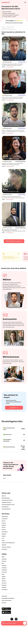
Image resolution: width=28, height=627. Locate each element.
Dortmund (4, 572)
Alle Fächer (4, 549)
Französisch (5, 531)
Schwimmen (4, 518)
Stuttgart (4, 567)
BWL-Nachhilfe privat (10, 26)
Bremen (3, 578)
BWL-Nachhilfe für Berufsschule (7, 28)
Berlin (4, 478)
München (4, 561)
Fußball (4, 536)
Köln (3, 563)
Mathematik (5, 516)
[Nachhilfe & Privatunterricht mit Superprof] (6, 2)
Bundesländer (5, 506)
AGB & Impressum (6, 498)
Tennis (3, 540)
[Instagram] (16, 619)
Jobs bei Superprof (6, 508)
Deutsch (4, 529)
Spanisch (4, 533)
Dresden (4, 580)
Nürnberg (4, 585)
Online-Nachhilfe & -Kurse (8, 504)
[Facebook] (11, 619)
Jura (3, 538)
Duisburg (4, 587)
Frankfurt (4, 565)
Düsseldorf (4, 569)
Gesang (4, 523)
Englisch (4, 525)
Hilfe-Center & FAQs (6, 600)
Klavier (3, 520)
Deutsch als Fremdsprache (8, 542)
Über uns (4, 495)
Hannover (4, 583)
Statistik (4, 544)
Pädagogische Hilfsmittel (8, 598)
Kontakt (4, 602)
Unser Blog (4, 596)
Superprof (3, 26)
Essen (3, 574)
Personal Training (6, 547)
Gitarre (3, 527)
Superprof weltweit (6, 502)
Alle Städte (4, 589)
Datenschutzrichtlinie (7, 500)
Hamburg (4, 559)
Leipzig (3, 576)
